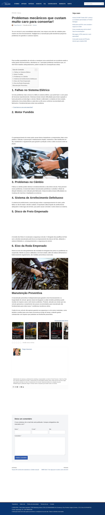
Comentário (18, 435)
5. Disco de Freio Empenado (21, 81)
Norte (70, 3)
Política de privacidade (33, 504)
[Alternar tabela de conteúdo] (35, 70)
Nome (16, 429)
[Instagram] (15, 387)
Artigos (23, 3)
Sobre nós (22, 504)
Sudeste (39, 3)
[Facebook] (13, 387)
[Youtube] (21, 387)
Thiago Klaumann (18, 25)
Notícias (31, 3)
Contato (52, 504)
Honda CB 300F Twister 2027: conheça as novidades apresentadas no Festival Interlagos (82, 19)
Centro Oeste (52, 3)
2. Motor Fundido (18, 74)
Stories (16, 3)
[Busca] (102, 3)
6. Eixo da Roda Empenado (21, 83)
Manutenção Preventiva (20, 85)
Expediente (15, 504)
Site (50, 429)
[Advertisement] (40, 49)
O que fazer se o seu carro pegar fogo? (23, 107)
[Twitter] (19, 387)
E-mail (34, 429)
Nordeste (62, 3)
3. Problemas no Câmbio (20, 76)
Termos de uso (44, 504)
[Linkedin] (23, 387)
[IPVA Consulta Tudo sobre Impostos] (6, 3)
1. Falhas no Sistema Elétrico (21, 72)
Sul (45, 3)
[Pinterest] (17, 387)
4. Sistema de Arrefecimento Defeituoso (25, 79)
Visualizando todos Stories (61, 320)
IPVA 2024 (14, 13)
